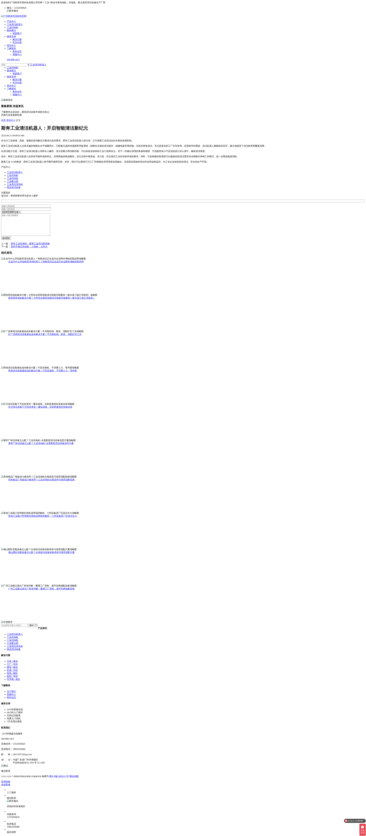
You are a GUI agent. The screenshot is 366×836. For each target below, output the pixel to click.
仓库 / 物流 (12, 661)
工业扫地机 (12, 27)
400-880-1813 (13, 59)
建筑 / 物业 (12, 667)
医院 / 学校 (12, 676)
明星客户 (17, 33)
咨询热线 (5, 781)
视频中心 (17, 54)
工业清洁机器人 (15, 24)
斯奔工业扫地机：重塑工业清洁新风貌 (30, 243)
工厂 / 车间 (12, 664)
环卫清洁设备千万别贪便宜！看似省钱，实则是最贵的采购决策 (40, 407)
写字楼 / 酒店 (13, 679)
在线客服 (5, 784)
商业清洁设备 (14, 187)
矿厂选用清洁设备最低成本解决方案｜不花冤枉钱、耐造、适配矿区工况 (44, 334)
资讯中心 (11, 45)
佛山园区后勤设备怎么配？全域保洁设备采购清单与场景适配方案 (41, 552)
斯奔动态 (17, 51)
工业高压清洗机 (15, 184)
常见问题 (17, 42)
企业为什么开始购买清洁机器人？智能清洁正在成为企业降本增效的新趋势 (46, 261)
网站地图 (74, 776)
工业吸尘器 (12, 181)
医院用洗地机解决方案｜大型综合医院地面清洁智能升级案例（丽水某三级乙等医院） (51, 298)
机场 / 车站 (12, 670)
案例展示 (11, 30)
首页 (3, 120)
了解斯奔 (11, 48)
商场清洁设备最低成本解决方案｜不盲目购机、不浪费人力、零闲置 (42, 370)
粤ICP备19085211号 (59, 776)
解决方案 (17, 39)
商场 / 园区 (12, 673)
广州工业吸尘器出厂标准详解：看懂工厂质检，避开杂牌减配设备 (41, 588)
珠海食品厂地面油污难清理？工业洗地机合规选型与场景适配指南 (41, 479)
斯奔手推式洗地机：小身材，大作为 (29, 246)
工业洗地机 (12, 175)
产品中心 (11, 21)
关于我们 (11, 691)
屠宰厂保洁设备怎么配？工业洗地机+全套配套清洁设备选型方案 (41, 443)
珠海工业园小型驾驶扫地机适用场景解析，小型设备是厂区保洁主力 (42, 516)
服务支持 (11, 36)
